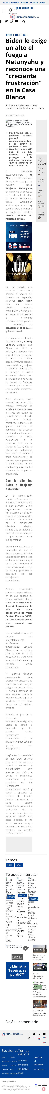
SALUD (20, 1073)
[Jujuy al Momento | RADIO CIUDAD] (44, 1042)
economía (37, 1005)
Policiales (34, 2)
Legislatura (38, 968)
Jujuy (3, 1057)
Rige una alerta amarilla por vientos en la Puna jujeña (39, 958)
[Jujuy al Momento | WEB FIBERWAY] (39, 1038)
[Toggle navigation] (3, 10)
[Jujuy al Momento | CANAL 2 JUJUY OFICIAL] (29, 1038)
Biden (9, 865)
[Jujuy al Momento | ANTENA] (34, 1038)
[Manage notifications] (43, 1089)
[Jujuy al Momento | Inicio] (46, 1050)
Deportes (24, 2)
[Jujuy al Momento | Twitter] (6, 21)
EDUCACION (22, 1061)
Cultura (13, 1065)
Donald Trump (23, 895)
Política (6, 2)
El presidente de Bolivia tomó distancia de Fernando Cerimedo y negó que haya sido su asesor (33, 922)
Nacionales (6, 1061)
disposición (11, 897)
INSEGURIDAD (23, 1069)
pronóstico (38, 950)
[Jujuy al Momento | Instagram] (11, 21)
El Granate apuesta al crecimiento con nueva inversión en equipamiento (40, 997)
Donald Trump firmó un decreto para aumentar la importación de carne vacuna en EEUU (23, 918)
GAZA (19, 865)
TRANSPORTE (23, 1065)
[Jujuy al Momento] (12, 1035)
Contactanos (39, 1069)
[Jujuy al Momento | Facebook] (1, 21)
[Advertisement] (25, 844)
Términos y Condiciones (9, 1081)
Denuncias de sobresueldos (17, 957)
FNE (11, 1069)
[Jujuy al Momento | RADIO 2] (44, 1038)
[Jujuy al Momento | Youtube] (16, 21)
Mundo (42, 2)
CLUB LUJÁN (37, 987)
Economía (15, 2)
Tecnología (14, 1073)
